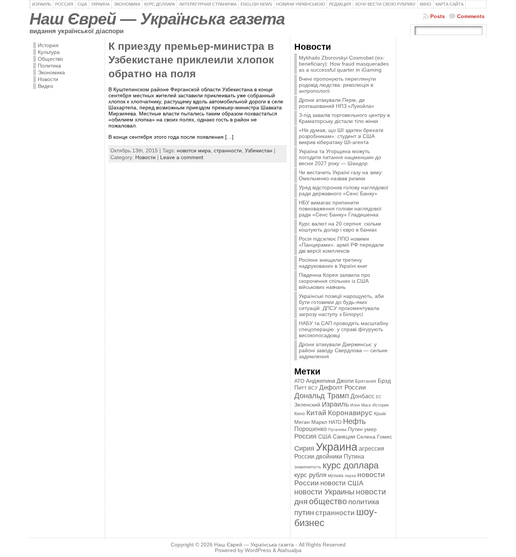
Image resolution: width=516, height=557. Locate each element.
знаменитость (307, 467)
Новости (48, 79)
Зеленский (307, 405)
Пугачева (337, 429)
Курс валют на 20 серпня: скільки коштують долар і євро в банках (340, 227)
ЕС (379, 396)
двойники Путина (340, 456)
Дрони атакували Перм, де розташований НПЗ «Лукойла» (336, 103)
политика (363, 502)
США (324, 436)
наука (350, 475)
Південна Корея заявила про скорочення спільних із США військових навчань (334, 281)
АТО (299, 381)
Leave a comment (181, 157)
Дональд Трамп (321, 395)
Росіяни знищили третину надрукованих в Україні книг (333, 263)
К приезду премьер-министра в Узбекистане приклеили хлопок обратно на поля (191, 60)
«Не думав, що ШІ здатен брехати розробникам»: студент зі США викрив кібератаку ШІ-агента (341, 136)
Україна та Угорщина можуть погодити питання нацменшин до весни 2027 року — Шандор (340, 157)
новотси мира (194, 150)
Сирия (304, 448)
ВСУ (313, 388)
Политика (49, 66)
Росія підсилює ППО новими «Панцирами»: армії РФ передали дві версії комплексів (341, 245)
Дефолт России (342, 387)
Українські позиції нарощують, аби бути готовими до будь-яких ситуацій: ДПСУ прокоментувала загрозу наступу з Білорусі (341, 305)
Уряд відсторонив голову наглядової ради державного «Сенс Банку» (343, 190)
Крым (380, 413)
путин (304, 512)
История (48, 45)
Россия (305, 436)
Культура (49, 52)
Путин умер (362, 429)
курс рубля (310, 475)
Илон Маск (360, 405)
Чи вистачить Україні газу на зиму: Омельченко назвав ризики (341, 175)
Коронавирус (350, 413)
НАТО (335, 422)
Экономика (51, 72)
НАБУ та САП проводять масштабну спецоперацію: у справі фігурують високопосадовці (343, 329)
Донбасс (362, 396)
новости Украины (324, 492)
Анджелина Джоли (330, 380)
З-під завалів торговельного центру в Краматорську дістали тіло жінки (344, 118)
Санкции (344, 437)
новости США (341, 483)
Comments (471, 16)
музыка (335, 475)
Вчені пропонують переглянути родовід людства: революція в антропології (337, 85)
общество (328, 501)
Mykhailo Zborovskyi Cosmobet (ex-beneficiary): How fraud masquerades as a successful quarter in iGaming (344, 64)
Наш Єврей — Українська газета (157, 19)
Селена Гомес (374, 437)
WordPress (258, 550)
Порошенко (310, 429)
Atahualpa (289, 550)
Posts (437, 16)
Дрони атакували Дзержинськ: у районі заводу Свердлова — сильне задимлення (343, 350)
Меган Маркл (310, 422)
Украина (336, 446)
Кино (299, 413)
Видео (45, 86)
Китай (316, 412)
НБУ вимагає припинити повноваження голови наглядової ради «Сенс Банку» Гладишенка (340, 208)
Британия (365, 381)
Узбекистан (258, 150)
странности (228, 150)
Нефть (354, 421)
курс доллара (351, 465)
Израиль (335, 404)
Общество (50, 59)
